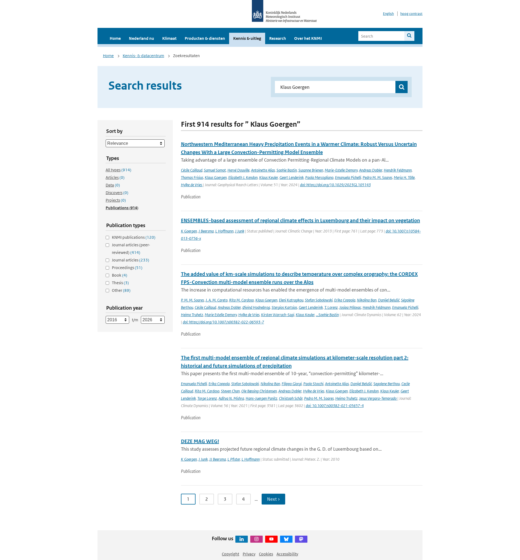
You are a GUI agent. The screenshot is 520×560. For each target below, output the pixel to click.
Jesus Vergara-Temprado (378, 398)
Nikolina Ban (366, 300)
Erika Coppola (344, 300)
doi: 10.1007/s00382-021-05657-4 (335, 405)
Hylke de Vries (192, 184)
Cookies (266, 553)
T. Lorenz (331, 307)
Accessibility (287, 553)
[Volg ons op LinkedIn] (241, 539)
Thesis (120, 282)
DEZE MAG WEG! (200, 441)
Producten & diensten (205, 38)
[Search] (409, 36)
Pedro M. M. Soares (377, 177)
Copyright (230, 553)
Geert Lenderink (292, 177)
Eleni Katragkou (291, 300)
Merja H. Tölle (404, 177)
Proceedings (127, 267)
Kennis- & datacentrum (143, 55)
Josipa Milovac (350, 307)
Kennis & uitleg (247, 38)
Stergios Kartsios (284, 307)
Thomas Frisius (192, 177)
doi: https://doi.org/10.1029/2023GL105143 (335, 184)
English (388, 13)
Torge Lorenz (207, 398)
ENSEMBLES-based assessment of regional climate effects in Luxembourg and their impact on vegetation (300, 220)
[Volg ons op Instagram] (256, 539)
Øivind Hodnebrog (256, 307)
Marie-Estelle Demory (341, 170)
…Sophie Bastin (327, 314)
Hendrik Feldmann (398, 170)
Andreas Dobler (370, 170)
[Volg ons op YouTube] (271, 539)
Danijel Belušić (388, 300)
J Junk (239, 231)
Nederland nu (141, 38)
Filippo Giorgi (292, 383)
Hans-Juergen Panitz (261, 398)
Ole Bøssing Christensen (259, 391)
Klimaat (169, 38)
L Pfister (233, 459)
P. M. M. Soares (192, 300)
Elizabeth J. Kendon (243, 177)
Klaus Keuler (268, 177)
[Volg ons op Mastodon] (301, 539)
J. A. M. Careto (216, 300)
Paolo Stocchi (313, 383)
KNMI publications (133, 237)
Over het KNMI (308, 38)
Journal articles (130, 260)
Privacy (249, 553)
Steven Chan (230, 391)
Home (115, 38)
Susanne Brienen (310, 170)
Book (119, 275)
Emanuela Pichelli (348, 177)
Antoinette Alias (263, 170)
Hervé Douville (238, 170)
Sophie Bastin (287, 170)
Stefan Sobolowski (319, 300)
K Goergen (189, 231)
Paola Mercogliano (319, 177)
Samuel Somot (215, 170)
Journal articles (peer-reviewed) (131, 248)
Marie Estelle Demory (221, 314)
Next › (273, 499)
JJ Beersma (217, 459)
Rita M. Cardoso (241, 300)
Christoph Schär (291, 398)
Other (121, 290)
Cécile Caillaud (191, 170)
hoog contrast (411, 13)
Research (277, 38)
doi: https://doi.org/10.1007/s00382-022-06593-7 (223, 322)
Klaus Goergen (216, 177)
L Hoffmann (224, 231)
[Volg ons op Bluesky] (286, 539)
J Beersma (206, 231)
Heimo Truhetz (192, 314)
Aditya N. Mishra (231, 398)
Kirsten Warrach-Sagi (277, 314)
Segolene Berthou (386, 383)
